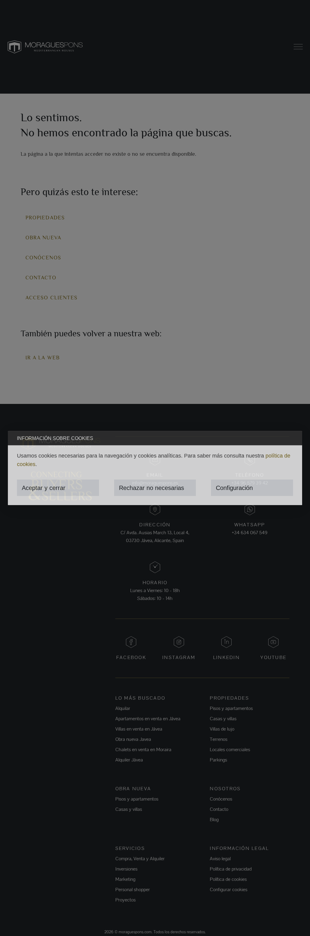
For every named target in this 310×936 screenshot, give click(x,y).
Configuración (234, 488)
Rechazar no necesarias (151, 488)
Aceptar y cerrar (43, 488)
